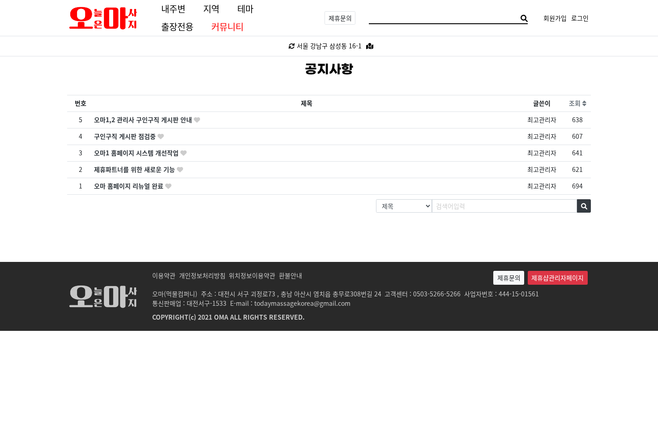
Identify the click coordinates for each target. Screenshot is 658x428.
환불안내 (290, 275)
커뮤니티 (227, 26)
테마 (245, 8)
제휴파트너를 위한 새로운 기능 (135, 169)
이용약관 (163, 275)
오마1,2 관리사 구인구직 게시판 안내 (144, 119)
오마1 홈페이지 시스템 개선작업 (137, 152)
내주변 (173, 8)
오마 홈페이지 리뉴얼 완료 (129, 185)
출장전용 (177, 26)
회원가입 (555, 17)
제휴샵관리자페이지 (557, 277)
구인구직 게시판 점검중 (126, 136)
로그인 (580, 17)
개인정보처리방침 (202, 275)
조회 (575, 102)
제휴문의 (340, 17)
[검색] (524, 18)
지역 (211, 8)
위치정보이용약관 (252, 275)
